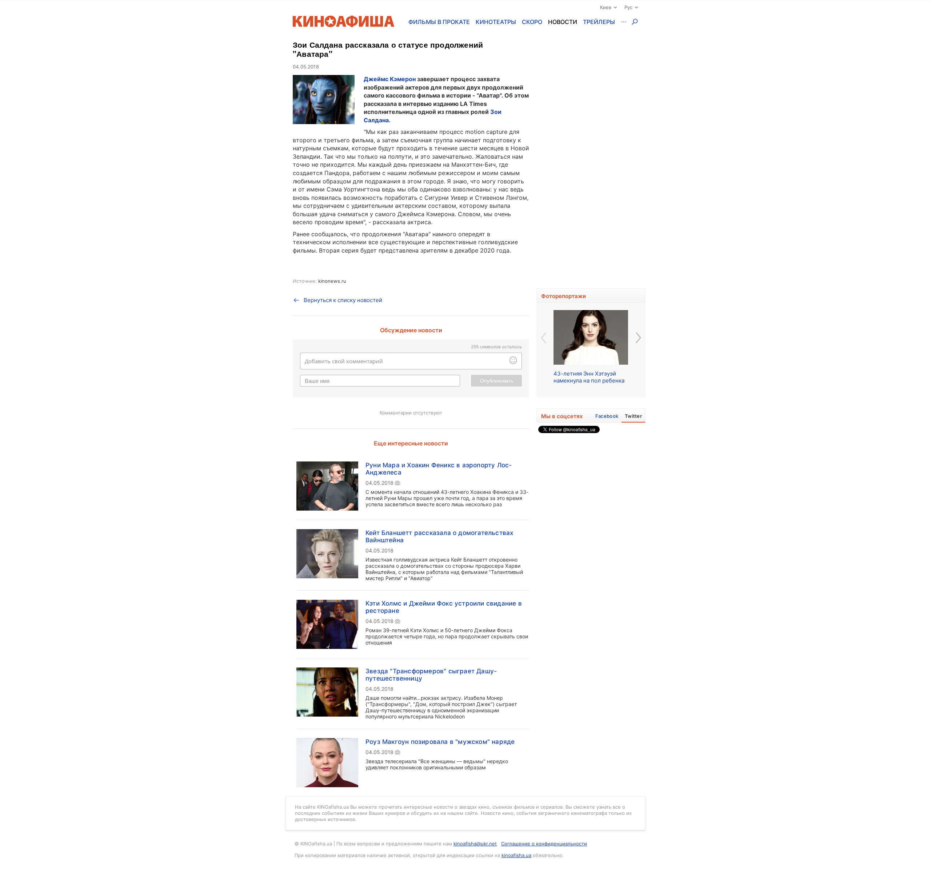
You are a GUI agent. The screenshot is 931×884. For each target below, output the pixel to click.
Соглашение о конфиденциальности (544, 844)
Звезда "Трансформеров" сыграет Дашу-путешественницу (431, 674)
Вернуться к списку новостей (343, 300)
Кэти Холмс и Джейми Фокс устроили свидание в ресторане (443, 607)
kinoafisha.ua (516, 855)
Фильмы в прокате (439, 21)
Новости (562, 21)
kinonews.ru (332, 281)
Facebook (606, 416)
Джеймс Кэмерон (390, 79)
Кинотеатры (496, 21)
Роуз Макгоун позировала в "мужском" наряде (440, 741)
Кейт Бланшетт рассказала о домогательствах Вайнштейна (439, 536)
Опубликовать (496, 381)
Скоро (532, 21)
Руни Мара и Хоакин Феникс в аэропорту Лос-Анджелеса (438, 468)
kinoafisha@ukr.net (475, 844)
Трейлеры (599, 21)
